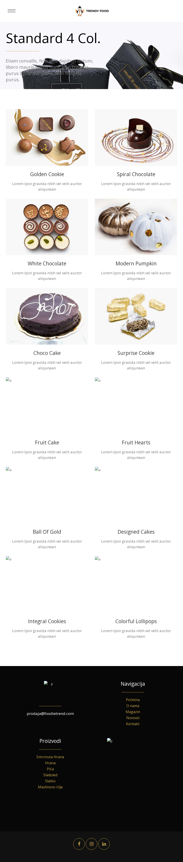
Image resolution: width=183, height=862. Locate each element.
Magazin (133, 711)
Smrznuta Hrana (50, 756)
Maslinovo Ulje (50, 787)
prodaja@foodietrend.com (50, 713)
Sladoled (50, 774)
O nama (132, 705)
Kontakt (132, 723)
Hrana (50, 762)
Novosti (132, 717)
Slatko (50, 781)
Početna (133, 699)
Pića (50, 768)
